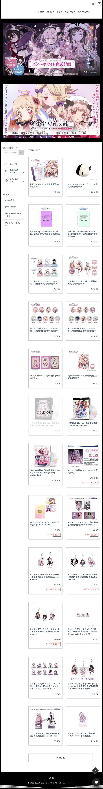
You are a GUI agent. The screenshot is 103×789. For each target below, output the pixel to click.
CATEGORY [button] (83, 12)
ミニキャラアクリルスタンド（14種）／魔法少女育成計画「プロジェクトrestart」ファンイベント (83, 631)
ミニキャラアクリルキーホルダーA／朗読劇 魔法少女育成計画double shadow (45, 576)
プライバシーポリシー (13, 224)
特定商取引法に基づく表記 (13, 214)
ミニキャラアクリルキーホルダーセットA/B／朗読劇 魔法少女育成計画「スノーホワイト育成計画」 (83, 686)
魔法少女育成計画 (14, 171)
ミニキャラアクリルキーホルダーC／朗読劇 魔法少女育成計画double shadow (45, 631)
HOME (41, 12)
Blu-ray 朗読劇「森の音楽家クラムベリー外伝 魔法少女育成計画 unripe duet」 (45, 472)
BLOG (59, 12)
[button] (10, 49)
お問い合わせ (10, 207)
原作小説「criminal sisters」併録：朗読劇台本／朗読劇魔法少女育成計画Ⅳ (83, 233)
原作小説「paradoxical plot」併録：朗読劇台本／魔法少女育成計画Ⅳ (45, 233)
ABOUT (50, 12)
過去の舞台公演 (14, 180)
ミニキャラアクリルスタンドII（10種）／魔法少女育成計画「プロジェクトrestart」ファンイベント (45, 686)
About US (9, 200)
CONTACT (70, 12)
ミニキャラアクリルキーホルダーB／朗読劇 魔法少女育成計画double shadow (82, 576)
